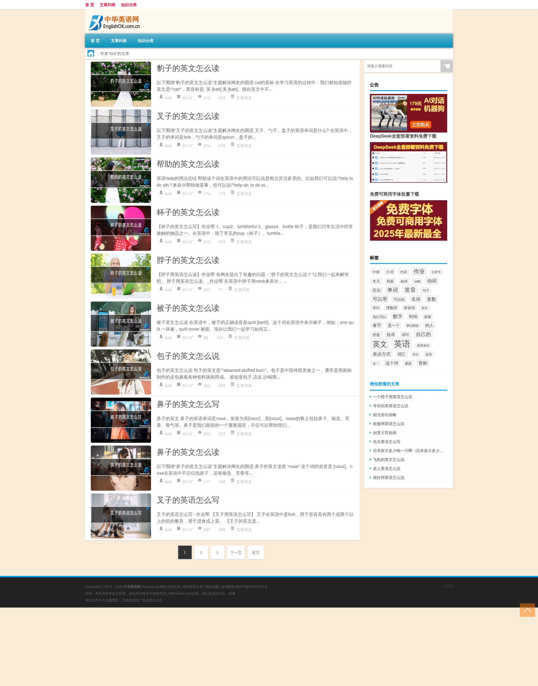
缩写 (405, 334)
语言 (415, 354)
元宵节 (436, 272)
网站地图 (212, 586)
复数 (431, 299)
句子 (426, 290)
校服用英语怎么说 (388, 423)
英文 (380, 343)
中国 (376, 271)
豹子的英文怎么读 (188, 67)
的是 (376, 334)
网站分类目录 (170, 586)
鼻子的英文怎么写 (188, 403)
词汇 (401, 354)
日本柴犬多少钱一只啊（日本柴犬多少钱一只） (410, 450)
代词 (403, 271)
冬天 (376, 281)
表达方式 (382, 354)
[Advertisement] (168, 647)
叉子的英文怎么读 (188, 115)
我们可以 (379, 316)
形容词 (409, 307)
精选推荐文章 (193, 586)
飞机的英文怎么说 (388, 459)
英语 (402, 343)
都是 (408, 363)
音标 (422, 363)
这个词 (392, 363)
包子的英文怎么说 (188, 355)
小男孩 (448, 585)
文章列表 (107, 4)
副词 (404, 281)
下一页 (236, 552)
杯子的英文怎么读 (188, 211)
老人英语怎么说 (386, 468)
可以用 (380, 298)
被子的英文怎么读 (188, 307)
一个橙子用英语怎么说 (392, 396)
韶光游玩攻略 (384, 414)
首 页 (89, 4)
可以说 (399, 299)
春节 (377, 325)
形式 (424, 307)
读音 (428, 354)
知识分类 (129, 4)
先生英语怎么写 (386, 441)
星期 (427, 316)
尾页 (256, 552)
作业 (419, 271)
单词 (392, 289)
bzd (168, 97)
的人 (429, 325)
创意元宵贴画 (384, 432)
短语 (391, 334)
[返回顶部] (526, 609)
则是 (390, 281)
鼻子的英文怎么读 (188, 451)
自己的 (423, 333)
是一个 (394, 325)
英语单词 (423, 345)
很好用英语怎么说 (388, 477)
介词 (389, 271)
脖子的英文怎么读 (188, 259)
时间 (413, 316)
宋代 (376, 307)
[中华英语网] (114, 11)
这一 (376, 363)
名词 (415, 299)
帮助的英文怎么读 (188, 163)
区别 (377, 290)
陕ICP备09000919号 (251, 586)
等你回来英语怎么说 (390, 405)
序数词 (391, 307)
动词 (432, 280)
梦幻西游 (412, 325)
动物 (417, 281)
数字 (397, 316)
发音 (410, 289)
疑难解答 (228, 586)
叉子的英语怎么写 (188, 499)
